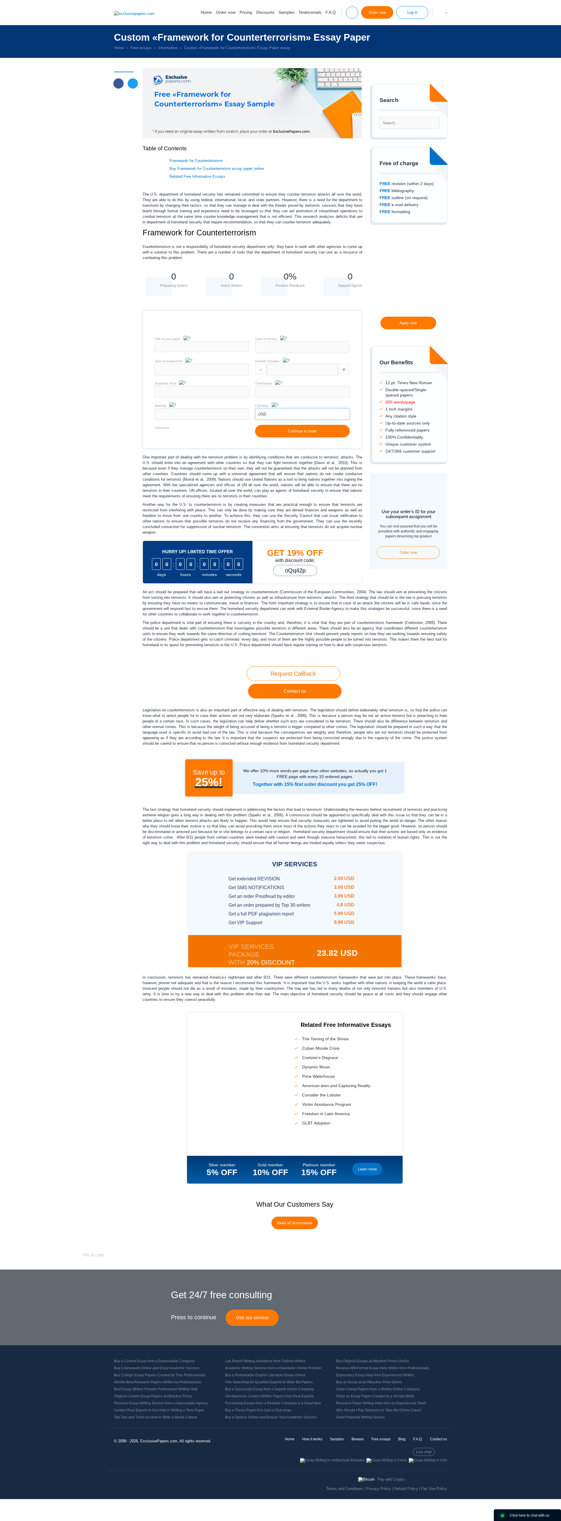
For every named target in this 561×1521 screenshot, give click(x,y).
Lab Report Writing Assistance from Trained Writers (265, 1361)
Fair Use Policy (434, 1488)
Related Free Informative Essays (197, 176)
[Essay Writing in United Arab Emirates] (332, 1460)
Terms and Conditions (344, 1488)
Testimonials (310, 12)
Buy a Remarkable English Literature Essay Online (265, 1375)
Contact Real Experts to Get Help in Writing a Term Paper (159, 1410)
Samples (286, 12)
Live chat (424, 1452)
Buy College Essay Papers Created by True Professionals (159, 1375)
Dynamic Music (316, 1067)
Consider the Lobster (321, 1095)
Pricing (246, 12)
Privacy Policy (378, 1488)
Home (206, 12)
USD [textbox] (262, 414)
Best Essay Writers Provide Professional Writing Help (156, 1389)
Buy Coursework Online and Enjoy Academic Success (156, 1368)
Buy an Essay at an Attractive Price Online (369, 1382)
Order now (226, 12)
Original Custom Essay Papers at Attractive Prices (153, 1396)
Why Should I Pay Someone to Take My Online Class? (379, 1410)
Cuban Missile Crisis (321, 1048)
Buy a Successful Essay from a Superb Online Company (269, 1389)
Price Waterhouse (318, 1076)
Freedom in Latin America (326, 1113)
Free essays (381, 1439)
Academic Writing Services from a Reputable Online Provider (273, 1368)
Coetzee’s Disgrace (320, 1057)
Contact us (295, 691)
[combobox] (302, 352)
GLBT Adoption (316, 1123)
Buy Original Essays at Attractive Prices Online (372, 1361)
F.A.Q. (331, 12)
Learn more (367, 1169)
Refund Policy (406, 1488)
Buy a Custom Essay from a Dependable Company (154, 1361)
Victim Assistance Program (326, 1104)
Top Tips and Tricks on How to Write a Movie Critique (156, 1417)
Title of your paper (167, 339)
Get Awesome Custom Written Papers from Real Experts (269, 1396)
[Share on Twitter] (133, 83)
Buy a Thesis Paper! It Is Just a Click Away (258, 1410)
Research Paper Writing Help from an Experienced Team (381, 1403)
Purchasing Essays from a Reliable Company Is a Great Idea (273, 1403)
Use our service (252, 1317)
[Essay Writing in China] (386, 1460)
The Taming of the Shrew (325, 1039)
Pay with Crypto (391, 1479)
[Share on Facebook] (118, 83)
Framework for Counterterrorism (196, 160)
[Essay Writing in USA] (428, 1460)
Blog (402, 1439)
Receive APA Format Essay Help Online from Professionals (382, 1368)
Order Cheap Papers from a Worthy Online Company (378, 1389)
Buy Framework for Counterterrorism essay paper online (216, 168)
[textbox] (302, 347)
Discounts (265, 12)
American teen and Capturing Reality (336, 1085)
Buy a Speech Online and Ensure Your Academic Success (271, 1417)
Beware (358, 1439)
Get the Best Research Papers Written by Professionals (157, 1382)
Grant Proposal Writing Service (360, 1417)
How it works (312, 1439)
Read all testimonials (294, 1223)
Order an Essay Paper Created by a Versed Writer (375, 1396)
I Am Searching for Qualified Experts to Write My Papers (269, 1382)
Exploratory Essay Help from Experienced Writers (375, 1375)
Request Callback (293, 673)
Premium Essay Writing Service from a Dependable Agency (161, 1403)
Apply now (408, 323)
